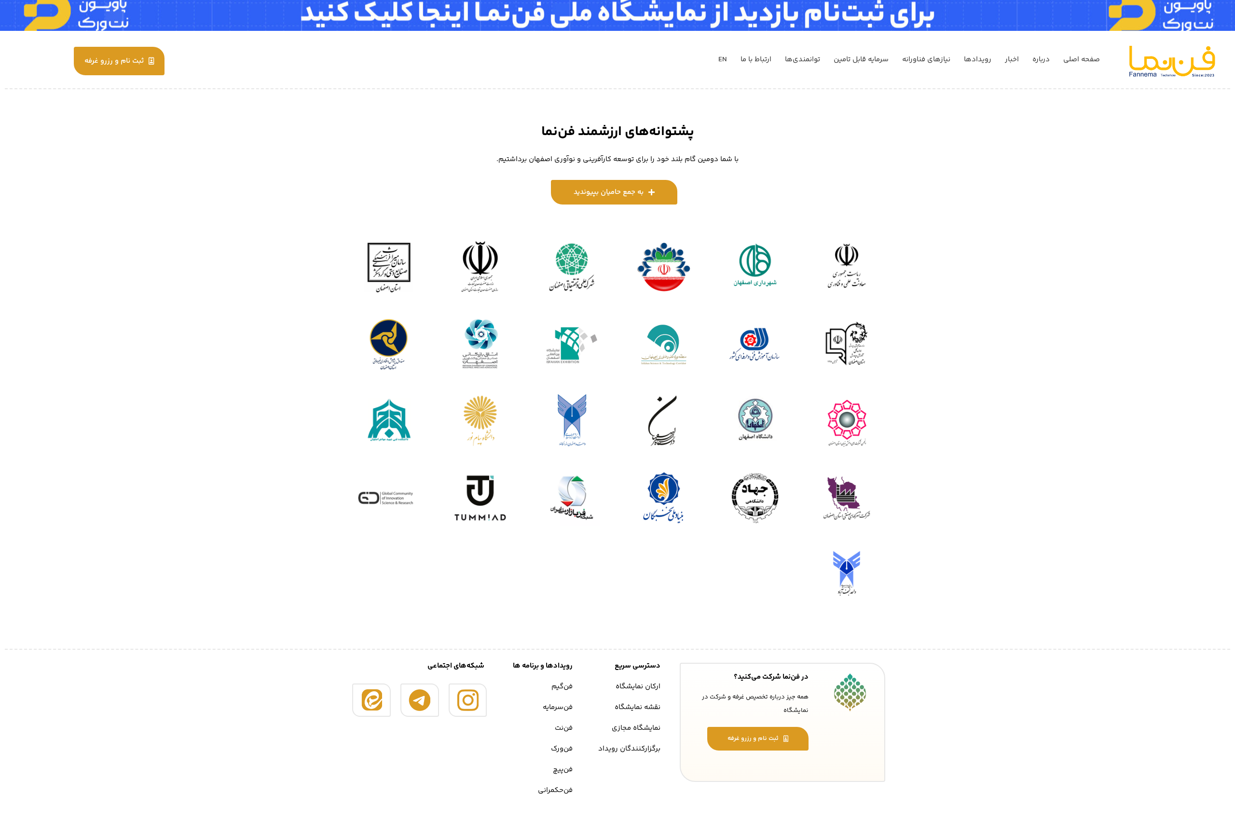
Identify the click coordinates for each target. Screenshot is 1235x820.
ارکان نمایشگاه (638, 686)
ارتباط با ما (756, 59)
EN (722, 59)
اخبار (1012, 59)
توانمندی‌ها (802, 59)
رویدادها (977, 59)
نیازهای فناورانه (926, 59)
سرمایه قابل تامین (861, 59)
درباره (1041, 59)
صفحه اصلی (1081, 59)
